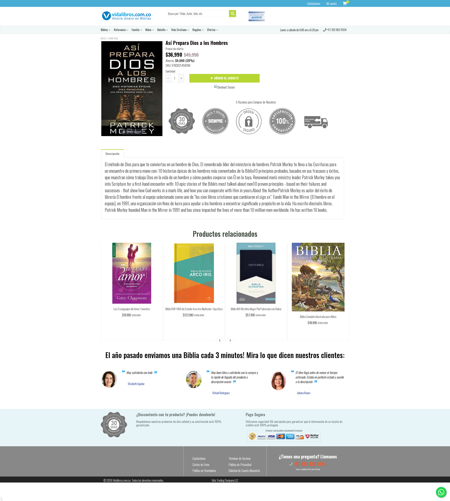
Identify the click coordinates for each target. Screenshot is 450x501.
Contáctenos (313, 3)
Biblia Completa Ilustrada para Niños (318, 317)
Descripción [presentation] (112, 153)
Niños (148, 30)
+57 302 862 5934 (336, 30)
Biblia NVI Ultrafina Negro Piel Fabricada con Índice (256, 309)
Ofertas (211, 30)
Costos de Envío (200, 464)
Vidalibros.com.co (122, 480)
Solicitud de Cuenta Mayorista (244, 470)
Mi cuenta (331, 3)
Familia (136, 30)
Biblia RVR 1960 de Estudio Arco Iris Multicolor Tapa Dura (194, 309)
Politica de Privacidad (240, 464)
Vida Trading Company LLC (225, 480)
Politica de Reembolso (204, 470)
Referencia (120, 30)
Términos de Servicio (239, 458)
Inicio (103, 38)
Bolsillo (161, 30)
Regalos (197, 30)
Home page (113, 38)
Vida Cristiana (179, 30)
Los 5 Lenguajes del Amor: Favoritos (132, 309)
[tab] (112, 153)
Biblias (105, 30)
